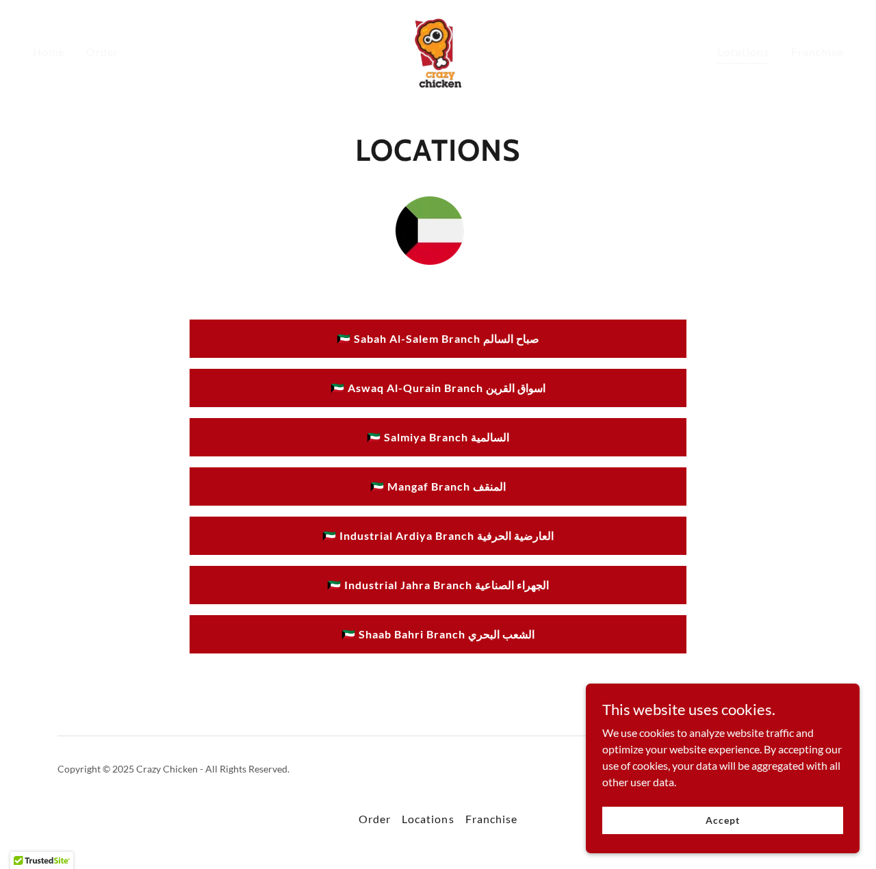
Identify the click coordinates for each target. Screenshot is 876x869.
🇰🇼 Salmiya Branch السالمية (438, 436)
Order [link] (102, 51)
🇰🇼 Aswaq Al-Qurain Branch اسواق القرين (438, 387)
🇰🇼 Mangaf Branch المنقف (438, 486)
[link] (438, 50)
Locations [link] (743, 51)
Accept (722, 820)
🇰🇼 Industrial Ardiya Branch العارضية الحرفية (438, 535)
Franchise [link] (817, 51)
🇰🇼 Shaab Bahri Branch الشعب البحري (438, 633)
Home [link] (48, 51)
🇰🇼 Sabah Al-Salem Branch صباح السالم (438, 338)
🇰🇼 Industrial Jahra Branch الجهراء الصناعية (438, 584)
